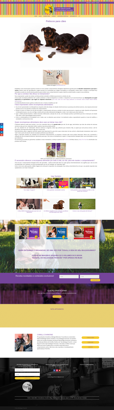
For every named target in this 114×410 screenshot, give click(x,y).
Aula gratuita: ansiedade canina (56, 190)
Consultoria (46, 16)
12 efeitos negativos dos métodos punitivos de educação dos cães (56, 211)
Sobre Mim (34, 398)
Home (35, 16)
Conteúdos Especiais (62, 16)
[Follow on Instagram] (57, 370)
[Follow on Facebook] (54, 370)
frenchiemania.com (60, 85)
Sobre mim (89, 2)
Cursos (54, 16)
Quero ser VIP (69, 398)
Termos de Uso (77, 398)
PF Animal (66, 139)
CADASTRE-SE (95, 280)
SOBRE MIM (90, 342)
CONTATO (90, 347)
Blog (40, 16)
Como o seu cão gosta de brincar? (82, 211)
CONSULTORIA (90, 337)
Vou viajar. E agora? (29, 190)
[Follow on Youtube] (60, 370)
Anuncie (93, 2)
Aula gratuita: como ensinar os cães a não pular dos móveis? (82, 190)
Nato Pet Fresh (83, 139)
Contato (97, 2)
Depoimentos (73, 16)
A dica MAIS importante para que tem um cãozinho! (29, 211)
